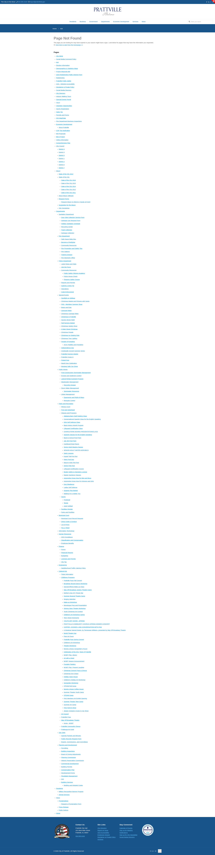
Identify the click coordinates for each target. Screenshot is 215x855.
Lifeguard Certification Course (74, 469)
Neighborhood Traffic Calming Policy (73, 568)
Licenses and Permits (68, 559)
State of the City (64, 177)
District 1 (62, 158)
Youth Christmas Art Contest (73, 611)
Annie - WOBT (68, 723)
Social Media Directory (63, 90)
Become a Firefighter (68, 242)
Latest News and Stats (68, 264)
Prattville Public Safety (63, 81)
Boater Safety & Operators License (75, 472)
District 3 (62, 152)
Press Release (64, 807)
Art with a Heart (69, 658)
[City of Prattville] (107, 11)
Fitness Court (65, 407)
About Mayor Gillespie (66, 196)
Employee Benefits (67, 543)
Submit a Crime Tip (67, 286)
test (57, 62)
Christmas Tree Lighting (69, 338)
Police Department (65, 261)
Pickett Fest (65, 360)
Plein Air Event (69, 636)
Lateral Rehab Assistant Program (72, 379)
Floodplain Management (69, 776)
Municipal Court (64, 515)
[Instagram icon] (155, 851)
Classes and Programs (69, 413)
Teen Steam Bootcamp (71, 618)
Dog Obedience (69, 484)
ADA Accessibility (103, 833)
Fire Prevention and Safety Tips (71, 248)
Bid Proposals (61, 134)
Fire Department (64, 236)
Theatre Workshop (70, 646)
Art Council (65, 714)
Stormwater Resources (71, 391)
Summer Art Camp (70, 705)
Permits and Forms (62, 115)
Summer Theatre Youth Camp (74, 692)
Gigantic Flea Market (71, 490)
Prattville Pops (66, 717)
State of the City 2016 (68, 180)
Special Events (64, 295)
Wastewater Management (69, 382)
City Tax (64, 562)
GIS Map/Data (61, 118)
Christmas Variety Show (69, 326)
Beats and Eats (66, 307)
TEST (58, 102)
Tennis (66, 503)
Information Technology (66, 531)
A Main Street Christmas (69, 329)
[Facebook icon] (206, 2)
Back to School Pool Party (72, 438)
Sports (63, 497)
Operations (65, 289)
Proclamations (63, 801)
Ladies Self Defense (70, 487)
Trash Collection (66, 230)
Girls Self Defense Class (72, 422)
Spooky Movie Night (68, 320)
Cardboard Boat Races (71, 444)
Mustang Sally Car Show (69, 366)
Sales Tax (59, 112)
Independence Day (67, 348)
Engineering (63, 565)
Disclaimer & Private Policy (65, 87)
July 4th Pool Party (70, 441)
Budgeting (64, 556)
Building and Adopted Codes (73, 785)
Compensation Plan (67, 770)
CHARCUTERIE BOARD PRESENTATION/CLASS (81, 431)
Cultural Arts (63, 571)
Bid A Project (60, 137)
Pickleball (67, 500)
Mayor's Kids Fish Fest (71, 462)
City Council (60, 146)
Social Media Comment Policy (66, 59)
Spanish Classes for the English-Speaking (78, 435)
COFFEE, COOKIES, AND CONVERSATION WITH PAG (83, 627)
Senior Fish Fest (69, 466)
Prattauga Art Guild (67, 729)
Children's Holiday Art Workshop (74, 680)
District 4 (62, 149)
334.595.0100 (22, 2)
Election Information (63, 65)
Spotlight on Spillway (68, 298)
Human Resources (65, 534)
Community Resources (69, 245)
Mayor (58, 171)
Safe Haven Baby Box (68, 239)
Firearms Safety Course (72, 279)
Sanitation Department (66, 214)
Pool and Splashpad (68, 410)
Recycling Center (67, 227)
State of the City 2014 (68, 186)
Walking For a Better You (72, 494)
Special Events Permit (63, 99)
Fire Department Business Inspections (69, 121)
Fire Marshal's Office (68, 258)
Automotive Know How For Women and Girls (79, 481)
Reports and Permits (68, 282)
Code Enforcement (67, 292)
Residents (59, 788)
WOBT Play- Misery (70, 655)
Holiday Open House (71, 677)
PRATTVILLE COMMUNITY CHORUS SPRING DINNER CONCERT (87, 624)
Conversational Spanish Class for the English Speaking (82, 419)
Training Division (66, 255)
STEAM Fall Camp (70, 686)
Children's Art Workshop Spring (74, 615)
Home (55, 29)
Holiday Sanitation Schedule (70, 224)
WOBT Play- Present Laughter (74, 667)
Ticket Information (67, 574)
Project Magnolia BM (63, 71)
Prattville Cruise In (67, 357)
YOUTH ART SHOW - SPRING (74, 621)
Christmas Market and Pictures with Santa (75, 301)
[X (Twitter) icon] (208, 2)
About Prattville (64, 127)
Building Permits (66, 767)
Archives (100, 839)
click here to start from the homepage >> (69, 45)
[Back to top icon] (160, 851)
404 (61, 29)
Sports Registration (62, 109)
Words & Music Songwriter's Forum (75, 649)
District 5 (62, 155)
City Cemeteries (64, 208)
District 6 (62, 165)
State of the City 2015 (68, 183)
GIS (62, 779)
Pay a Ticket (65, 528)
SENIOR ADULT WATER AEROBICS (76, 450)
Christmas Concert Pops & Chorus (75, 670)
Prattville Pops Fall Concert (73, 580)
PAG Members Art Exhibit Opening (75, 698)
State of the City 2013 (66, 174)
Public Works (63, 369)
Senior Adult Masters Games (73, 447)
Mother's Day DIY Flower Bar (73, 593)
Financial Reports (67, 552)
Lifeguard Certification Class (73, 428)
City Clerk (62, 732)
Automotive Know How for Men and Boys (77, 478)
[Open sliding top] (213, 2)
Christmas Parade (67, 332)
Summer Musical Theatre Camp (74, 596)
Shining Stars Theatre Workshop (75, 608)
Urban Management (68, 394)
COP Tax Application (63, 130)
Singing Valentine (69, 599)
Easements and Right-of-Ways (74, 397)
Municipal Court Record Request (72, 518)
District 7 (62, 168)
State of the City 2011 (68, 192)
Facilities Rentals (67, 509)
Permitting (64, 748)
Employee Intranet (104, 835)
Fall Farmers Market (68, 323)
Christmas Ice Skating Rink (70, 335)
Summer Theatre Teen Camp (73, 701)
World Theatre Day (70, 633)
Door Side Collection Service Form (72, 217)
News (58, 798)
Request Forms (64, 199)
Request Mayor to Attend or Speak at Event (75, 202)
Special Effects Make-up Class (74, 587)
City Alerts (59, 56)
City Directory (60, 93)
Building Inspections (68, 751)
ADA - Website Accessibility (65, 84)
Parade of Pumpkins (68, 341)
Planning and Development (68, 745)
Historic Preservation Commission (72, 760)
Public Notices (63, 810)
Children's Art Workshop (72, 642)
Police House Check (70, 276)
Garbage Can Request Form (70, 220)
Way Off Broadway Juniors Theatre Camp (78, 590)
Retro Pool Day (69, 459)
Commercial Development (70, 764)
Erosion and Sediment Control (71, 376)
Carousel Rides (66, 310)
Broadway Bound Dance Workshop (75, 584)
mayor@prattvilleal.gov (37, 2)
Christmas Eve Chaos (71, 674)
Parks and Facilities (67, 512)
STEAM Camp (68, 695)
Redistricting (60, 78)
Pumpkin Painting (70, 664)
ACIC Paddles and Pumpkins (73, 345)
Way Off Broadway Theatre (70, 720)
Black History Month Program (73, 425)
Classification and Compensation (72, 540)
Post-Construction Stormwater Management (76, 372)
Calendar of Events (126, 828)
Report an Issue (103, 830)
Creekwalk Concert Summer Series (73, 351)
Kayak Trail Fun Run (70, 456)
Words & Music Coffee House (74, 689)
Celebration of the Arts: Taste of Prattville (77, 652)
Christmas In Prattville (68, 317)
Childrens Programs (68, 577)
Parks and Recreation (66, 404)
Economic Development (64, 124)
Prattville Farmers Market (69, 354)
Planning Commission (68, 757)
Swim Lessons (68, 453)
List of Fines (65, 525)
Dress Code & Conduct (69, 521)
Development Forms (68, 773)
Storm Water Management (70, 388)
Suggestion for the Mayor (67, 205)
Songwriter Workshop (71, 683)
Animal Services (64, 795)
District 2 (62, 161)
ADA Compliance (67, 537)
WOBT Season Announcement (74, 661)
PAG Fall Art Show (70, 708)
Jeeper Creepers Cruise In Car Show (76, 711)
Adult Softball (68, 506)
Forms (63, 549)
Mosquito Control (69, 400)
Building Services (67, 782)
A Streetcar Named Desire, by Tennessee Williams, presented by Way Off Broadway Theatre (95, 630)
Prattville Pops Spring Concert (74, 639)
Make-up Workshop (70, 602)
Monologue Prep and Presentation (75, 605)
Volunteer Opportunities (64, 106)
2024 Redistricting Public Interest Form (69, 75)
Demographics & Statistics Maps (67, 68)
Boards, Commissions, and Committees (74, 742)
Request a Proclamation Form (71, 804)
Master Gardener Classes (72, 475)
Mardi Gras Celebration (69, 363)
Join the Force (66, 267)
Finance (61, 546)
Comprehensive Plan (63, 143)
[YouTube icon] (211, 2)
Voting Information (62, 140)
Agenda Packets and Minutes (71, 736)
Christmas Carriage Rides (70, 314)
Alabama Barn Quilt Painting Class (75, 416)
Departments (60, 211)
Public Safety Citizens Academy (74, 273)
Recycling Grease (70, 385)
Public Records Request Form (71, 739)
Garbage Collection (67, 233)
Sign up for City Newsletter (128, 835)
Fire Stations (65, 251)
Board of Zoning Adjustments (71, 754)
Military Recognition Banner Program (71, 791)
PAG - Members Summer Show (71, 304)
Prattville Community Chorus (70, 726)
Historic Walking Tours (63, 96)
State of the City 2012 (68, 189)
